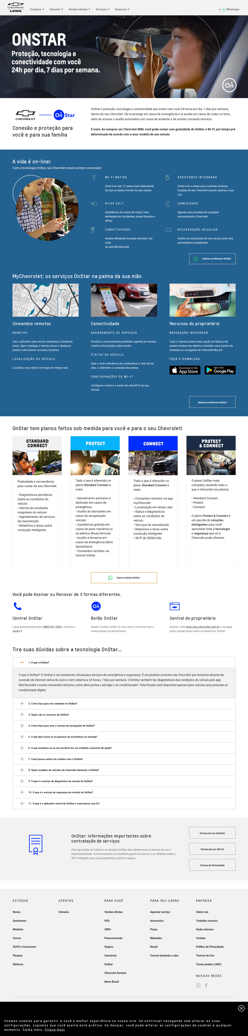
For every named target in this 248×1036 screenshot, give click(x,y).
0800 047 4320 (52, 626)
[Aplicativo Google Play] (220, 370)
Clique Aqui (55, 1029)
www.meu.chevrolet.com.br (202, 626)
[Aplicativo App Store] (185, 370)
